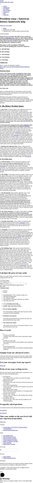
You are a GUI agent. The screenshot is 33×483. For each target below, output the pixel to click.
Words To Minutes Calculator (10, 441)
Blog (4, 13)
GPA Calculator (7, 442)
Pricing (5, 6)
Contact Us (6, 12)
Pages (4, 283)
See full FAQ (3, 410)
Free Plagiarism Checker (9, 437)
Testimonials (6, 7)
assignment (26, 125)
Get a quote (9, 25)
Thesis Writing (7, 456)
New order (10, 2)
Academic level (6, 282)
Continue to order (5, 288)
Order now (6, 15)
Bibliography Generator (9, 444)
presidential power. (9, 38)
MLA (1, 66)
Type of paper (5, 280)
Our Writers (6, 9)
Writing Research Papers (9, 458)
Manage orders (4, 2)
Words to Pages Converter (9, 438)
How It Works (6, 10)
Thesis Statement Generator (10, 440)
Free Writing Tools (8, 435)
